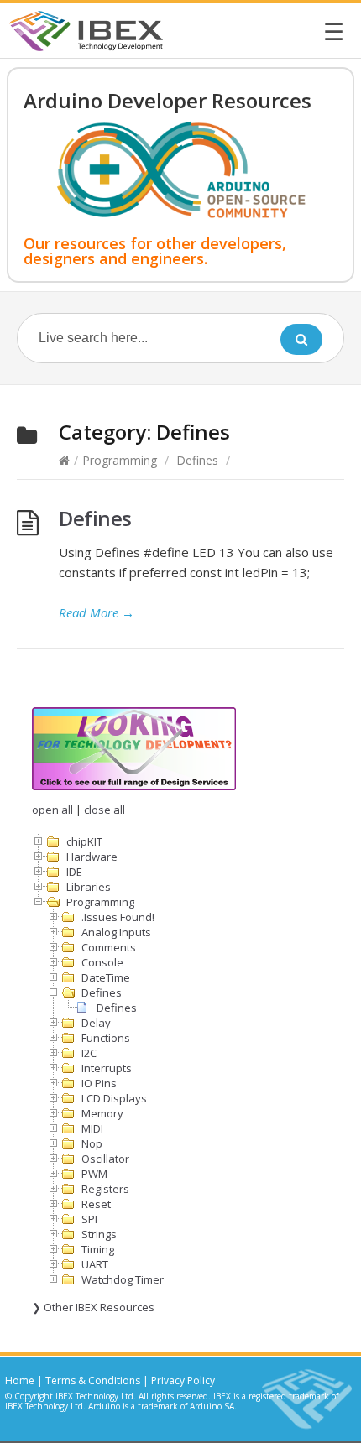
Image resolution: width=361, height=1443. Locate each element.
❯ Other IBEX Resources (93, 1307)
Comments (108, 947)
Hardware (92, 856)
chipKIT (84, 841)
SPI (89, 1219)
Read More (96, 612)
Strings (99, 1234)
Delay (96, 1022)
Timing (97, 1249)
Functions (105, 1037)
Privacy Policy (183, 1380)
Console (102, 962)
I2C (89, 1052)
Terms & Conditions (92, 1380)
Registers (105, 1188)
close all (104, 809)
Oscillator (105, 1158)
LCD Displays (114, 1098)
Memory (102, 1113)
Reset (96, 1203)
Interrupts (106, 1068)
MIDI (92, 1128)
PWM (94, 1173)
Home (19, 1380)
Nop (91, 1143)
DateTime (105, 977)
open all (52, 809)
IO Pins (99, 1083)
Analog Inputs (116, 932)
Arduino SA (212, 1406)
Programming (119, 460)
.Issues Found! (117, 917)
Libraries (88, 886)
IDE (74, 871)
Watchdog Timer (122, 1279)
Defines (197, 460)
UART (94, 1264)
